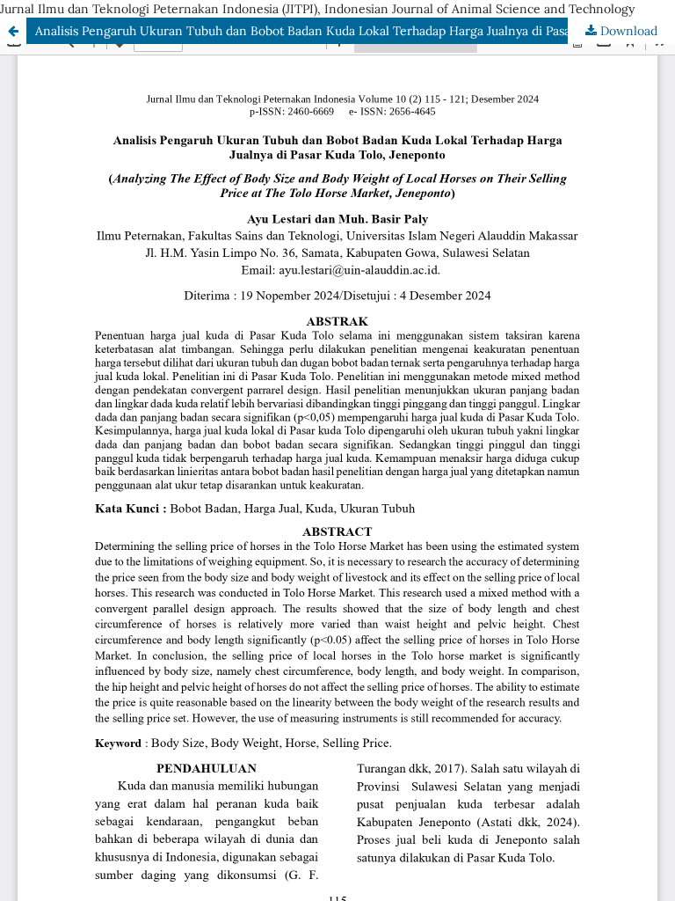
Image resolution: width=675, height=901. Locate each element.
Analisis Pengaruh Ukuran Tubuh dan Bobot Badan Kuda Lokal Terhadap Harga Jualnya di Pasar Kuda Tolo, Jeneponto (355, 31)
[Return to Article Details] (13, 31)
